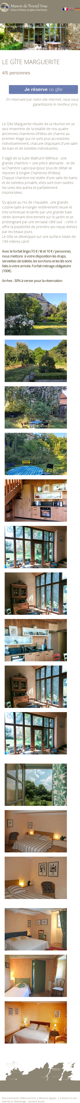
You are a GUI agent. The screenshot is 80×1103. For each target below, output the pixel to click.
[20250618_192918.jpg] (35, 361)
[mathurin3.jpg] (35, 976)
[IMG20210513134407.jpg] (35, 548)
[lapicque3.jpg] (35, 832)
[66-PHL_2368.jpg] (35, 785)
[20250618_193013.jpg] (35, 408)
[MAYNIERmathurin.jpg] (35, 1023)
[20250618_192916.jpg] (35, 315)
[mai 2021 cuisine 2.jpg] (35, 687)
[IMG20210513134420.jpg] (35, 594)
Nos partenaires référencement (19, 1098)
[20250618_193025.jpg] (35, 454)
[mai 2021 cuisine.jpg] (35, 734)
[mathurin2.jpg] (35, 930)
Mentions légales (48, 1098)
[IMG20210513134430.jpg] (35, 641)
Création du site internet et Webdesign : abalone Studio (39, 1099)
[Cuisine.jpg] (35, 501)
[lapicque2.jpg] (35, 878)
